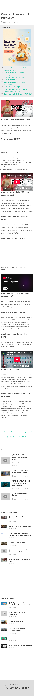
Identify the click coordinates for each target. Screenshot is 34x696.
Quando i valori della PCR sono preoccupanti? (14, 74)
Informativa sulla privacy (22, 687)
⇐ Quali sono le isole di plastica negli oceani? (17, 432)
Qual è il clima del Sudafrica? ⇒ (17, 437)
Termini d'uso (9, 687)
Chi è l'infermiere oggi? (16, 621)
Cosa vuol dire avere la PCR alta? (15, 68)
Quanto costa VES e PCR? (12, 79)
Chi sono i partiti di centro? (17, 542)
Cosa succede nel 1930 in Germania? (21, 645)
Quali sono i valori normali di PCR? (15, 89)
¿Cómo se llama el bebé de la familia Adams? (20, 457)
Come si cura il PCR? (11, 70)
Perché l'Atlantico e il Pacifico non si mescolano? (21, 483)
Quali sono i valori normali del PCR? (16, 77)
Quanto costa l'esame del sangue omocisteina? (15, 83)
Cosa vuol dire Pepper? (16, 638)
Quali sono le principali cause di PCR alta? (18, 94)
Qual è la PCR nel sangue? (12, 87)
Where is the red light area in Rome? (20, 526)
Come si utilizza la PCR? (12, 91)
